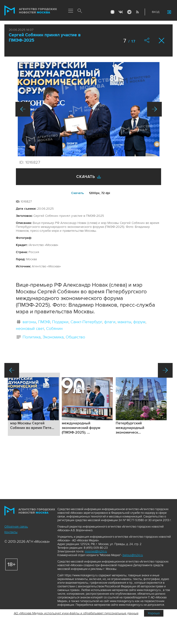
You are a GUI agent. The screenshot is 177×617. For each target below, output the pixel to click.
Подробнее (34, 404)
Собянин (54, 328)
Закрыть (162, 40)
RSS (137, 12)
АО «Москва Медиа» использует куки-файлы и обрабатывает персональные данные (76, 613)
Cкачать (77, 193)
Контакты (11, 532)
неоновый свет (30, 328)
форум (139, 321)
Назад (22, 109)
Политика (32, 337)
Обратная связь (16, 526)
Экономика (53, 337)
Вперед (154, 109)
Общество (75, 337)
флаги (109, 321)
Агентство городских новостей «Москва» (30, 10)
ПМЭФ (44, 321)
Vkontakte (120, 12)
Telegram (129, 12)
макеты (124, 321)
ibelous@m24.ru (132, 555)
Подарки (60, 321)
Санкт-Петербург (86, 321)
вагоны (29, 321)
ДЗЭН (112, 12)
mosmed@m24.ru (96, 551)
